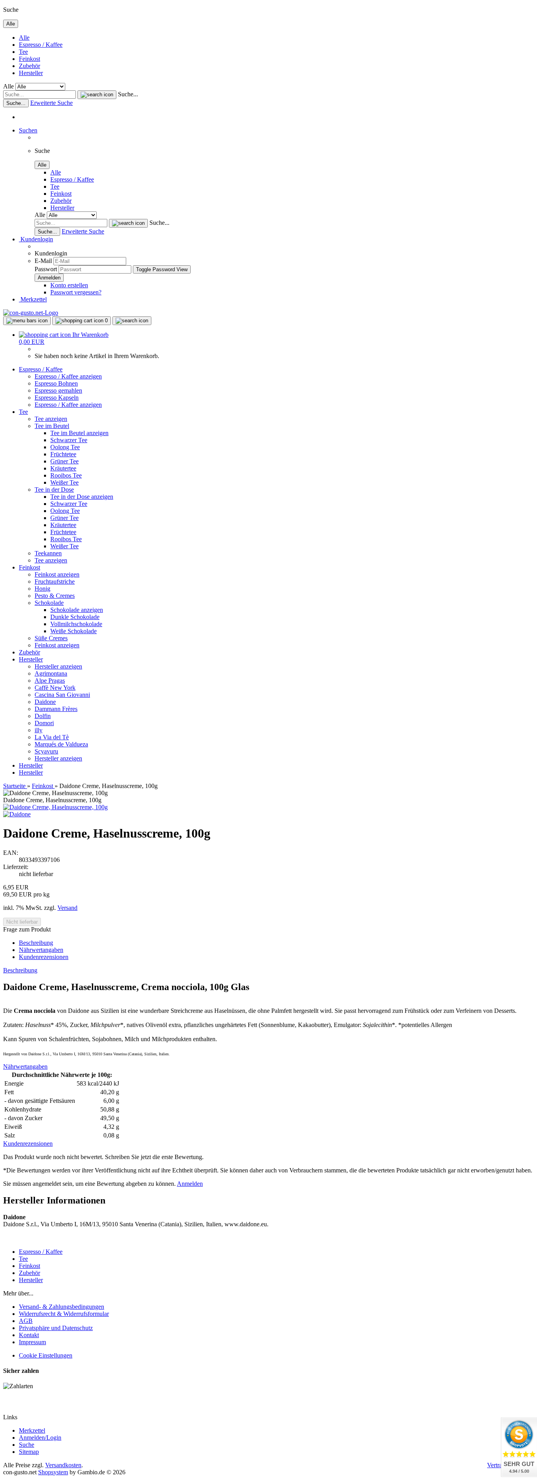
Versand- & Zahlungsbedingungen (61, 1306)
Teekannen (48, 553)
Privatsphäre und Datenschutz (56, 1328)
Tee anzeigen (51, 418)
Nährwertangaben (41, 949)
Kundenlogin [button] (36, 239)
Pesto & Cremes (55, 595)
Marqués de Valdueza (61, 744)
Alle (24, 37)
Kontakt (29, 1335)
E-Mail (43, 260)
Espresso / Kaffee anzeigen (68, 376)
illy (38, 730)
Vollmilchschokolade (76, 624)
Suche (26, 1444)
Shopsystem (53, 1472)
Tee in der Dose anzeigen (81, 496)
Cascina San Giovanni (62, 694)
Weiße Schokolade (73, 631)
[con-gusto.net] (30, 312)
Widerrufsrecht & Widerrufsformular (64, 1313)
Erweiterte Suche (51, 102)
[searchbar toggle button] (131, 320)
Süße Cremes (51, 638)
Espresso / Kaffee (41, 44)
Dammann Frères (56, 709)
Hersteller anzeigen (58, 666)
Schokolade (49, 602)
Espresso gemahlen (58, 390)
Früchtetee (63, 454)
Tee (23, 51)
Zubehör (29, 65)
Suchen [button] (28, 130)
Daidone (45, 701)
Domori (44, 723)
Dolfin (43, 716)
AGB (26, 1320)
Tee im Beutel (52, 426)
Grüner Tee (64, 461)
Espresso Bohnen (56, 383)
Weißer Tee (64, 482)
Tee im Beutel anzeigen (79, 433)
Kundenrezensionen (43, 957)
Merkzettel (33, 299)
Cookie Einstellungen (45, 1355)
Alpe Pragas (50, 680)
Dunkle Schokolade (74, 617)
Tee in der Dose (54, 489)
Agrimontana (51, 673)
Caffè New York (55, 687)
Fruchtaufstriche (55, 581)
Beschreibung (36, 942)
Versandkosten (63, 1465)
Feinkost (29, 58)
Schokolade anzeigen (76, 609)
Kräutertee (63, 468)
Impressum (32, 1342)
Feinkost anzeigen (57, 574)
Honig (42, 588)
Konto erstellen (69, 285)
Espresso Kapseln (57, 397)
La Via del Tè (52, 737)
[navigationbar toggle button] (27, 320)
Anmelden (190, 1183)
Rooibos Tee (66, 475)
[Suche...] (96, 94)
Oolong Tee (65, 447)
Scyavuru (46, 751)
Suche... (128, 94)
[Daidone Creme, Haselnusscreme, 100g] (55, 807)
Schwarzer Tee (68, 440)
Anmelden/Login (40, 1437)
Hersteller (31, 73)
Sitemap (29, 1451)
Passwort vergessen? (75, 292)
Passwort (46, 269)
